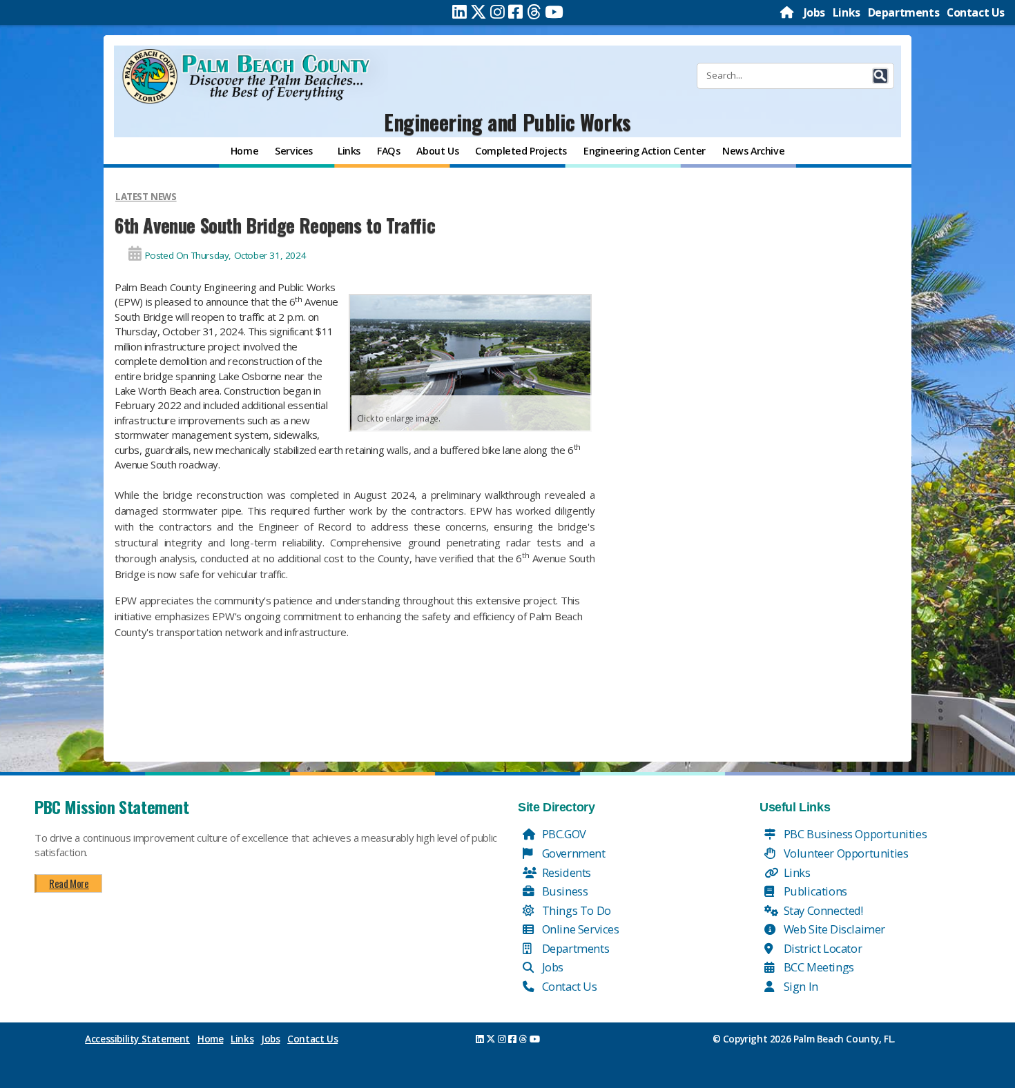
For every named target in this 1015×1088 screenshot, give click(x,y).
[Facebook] (515, 12)
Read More (68, 883)
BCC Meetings (817, 967)
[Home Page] (787, 12)
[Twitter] (478, 12)
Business (563, 891)
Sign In (799, 986)
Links (846, 12)
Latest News (146, 196)
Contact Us (976, 12)
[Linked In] (459, 12)
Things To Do (575, 910)
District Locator (821, 948)
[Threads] (534, 12)
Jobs (814, 12)
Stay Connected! (822, 910)
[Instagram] (497, 12)
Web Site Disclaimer (833, 929)
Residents (565, 872)
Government (572, 853)
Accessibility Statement (137, 1039)
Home (210, 1039)
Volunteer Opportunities (844, 853)
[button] (880, 76)
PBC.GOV (562, 834)
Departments (904, 12)
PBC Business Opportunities (854, 834)
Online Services (579, 929)
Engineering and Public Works (507, 121)
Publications (814, 891)
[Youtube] (554, 12)
